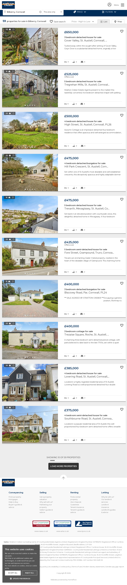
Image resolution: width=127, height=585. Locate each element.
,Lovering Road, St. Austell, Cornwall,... (64, 382)
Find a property (15, 497)
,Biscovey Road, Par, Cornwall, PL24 (64, 298)
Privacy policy (42, 567)
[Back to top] (14, 482)
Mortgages (13, 499)
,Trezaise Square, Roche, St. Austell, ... (64, 340)
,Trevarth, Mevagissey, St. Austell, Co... (64, 214)
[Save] (121, 31)
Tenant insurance (77, 507)
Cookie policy (65, 567)
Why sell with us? (46, 502)
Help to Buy (13, 502)
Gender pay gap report (114, 567)
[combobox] (23, 11)
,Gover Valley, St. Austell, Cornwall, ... (64, 46)
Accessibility (53, 567)
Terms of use (77, 567)
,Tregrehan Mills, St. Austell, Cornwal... (64, 88)
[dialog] (21, 564)
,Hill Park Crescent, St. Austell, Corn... (64, 172)
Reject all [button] (29, 573)
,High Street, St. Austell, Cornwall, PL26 (64, 130)
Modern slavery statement (93, 567)
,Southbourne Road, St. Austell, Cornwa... (64, 424)
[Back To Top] (63, 478)
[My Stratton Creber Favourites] (109, 6)
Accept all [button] (12, 573)
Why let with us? (107, 497)
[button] (21, 578)
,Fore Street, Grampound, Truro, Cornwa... (64, 256)
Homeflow (72, 580)
